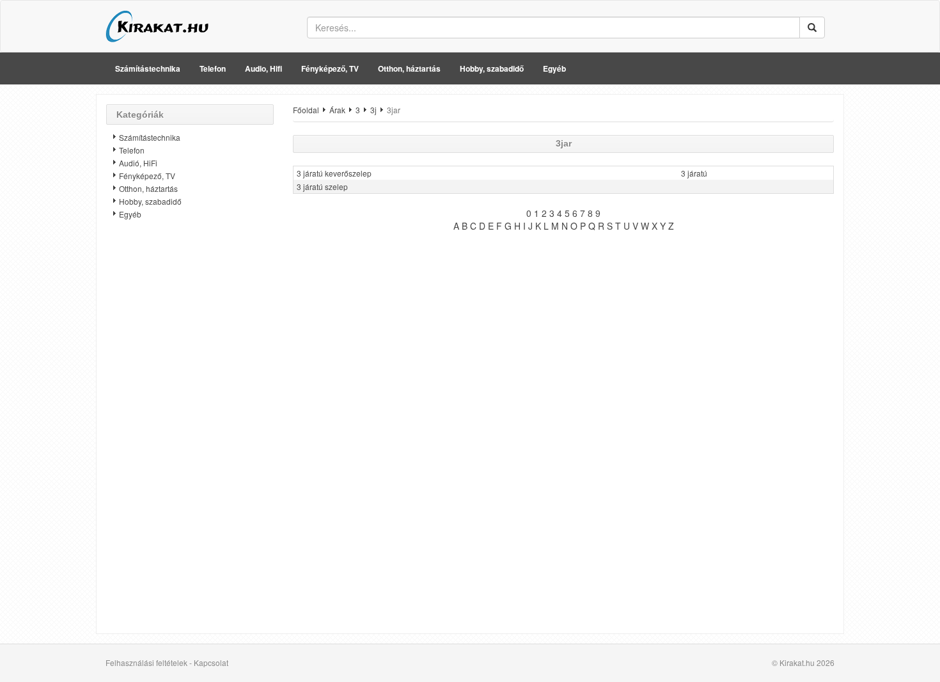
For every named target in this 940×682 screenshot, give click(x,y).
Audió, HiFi (138, 162)
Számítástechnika (147, 68)
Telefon (213, 68)
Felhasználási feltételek (146, 662)
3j (373, 109)
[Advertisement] (190, 432)
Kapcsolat (211, 662)
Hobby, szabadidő (492, 68)
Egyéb (554, 68)
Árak (337, 109)
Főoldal (306, 109)
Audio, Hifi (263, 68)
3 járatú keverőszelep (334, 173)
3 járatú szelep (322, 186)
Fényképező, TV (330, 68)
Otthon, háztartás (409, 68)
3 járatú (694, 173)
